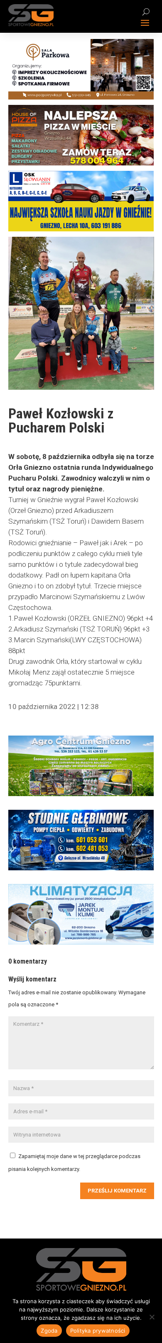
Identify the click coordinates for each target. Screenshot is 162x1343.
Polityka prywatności (97, 1330)
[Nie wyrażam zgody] (151, 1317)
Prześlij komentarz (117, 1191)
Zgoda (49, 1330)
